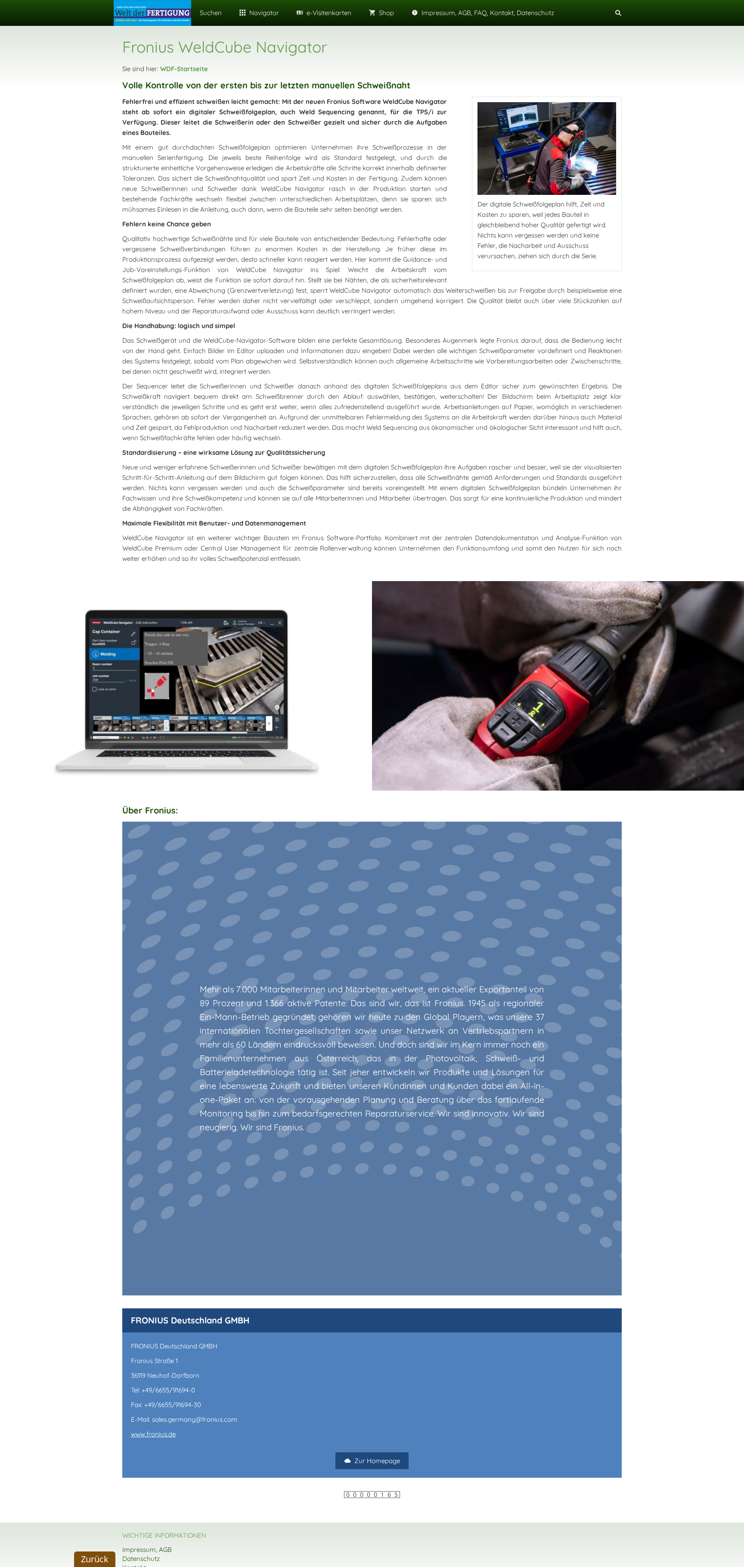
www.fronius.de (153, 1434)
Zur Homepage (377, 1461)
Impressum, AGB (147, 1549)
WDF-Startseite (184, 69)
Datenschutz (141, 1558)
